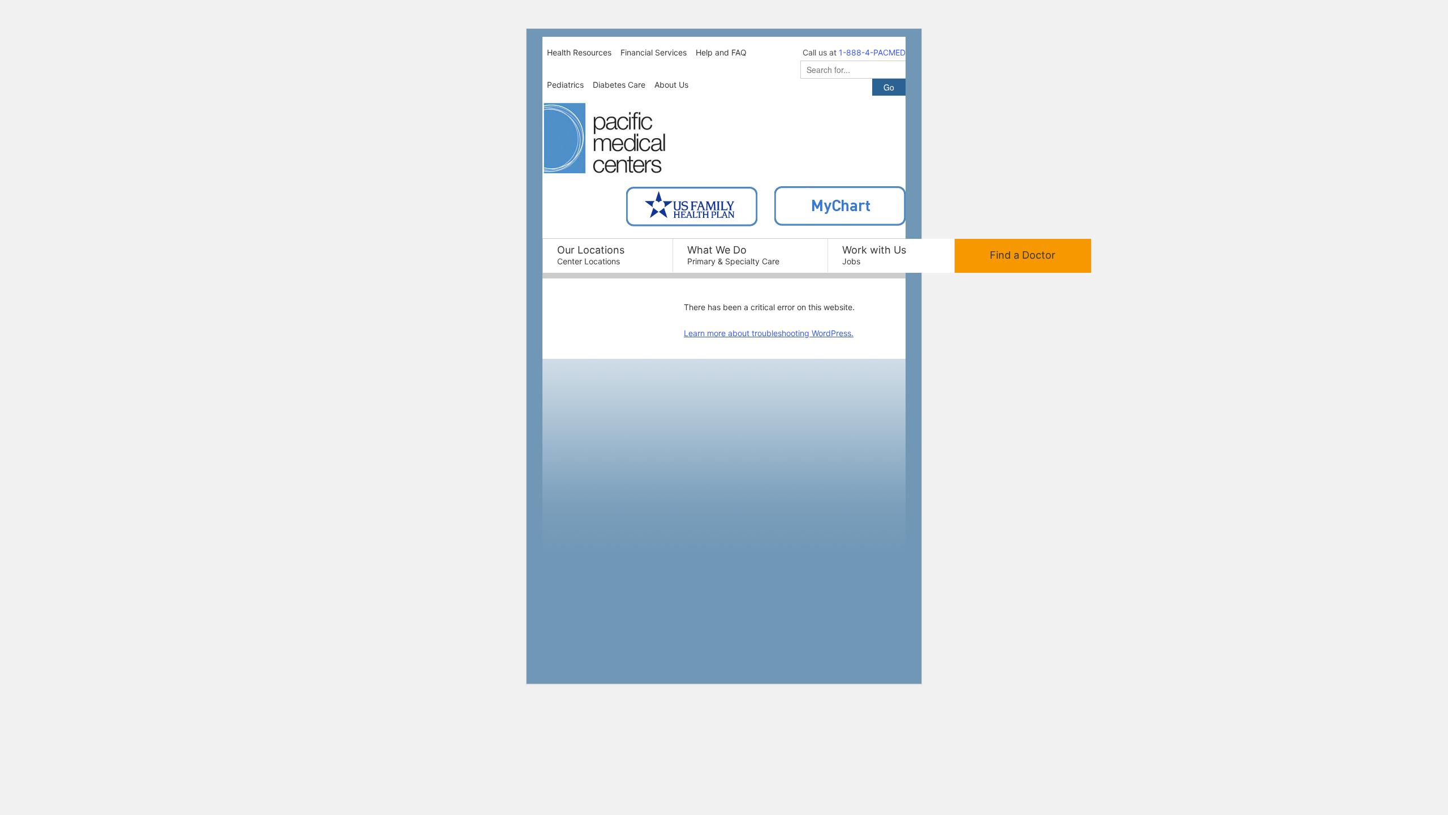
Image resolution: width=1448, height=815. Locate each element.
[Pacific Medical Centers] (604, 138)
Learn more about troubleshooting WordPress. (769, 333)
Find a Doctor (1022, 255)
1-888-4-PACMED (872, 52)
